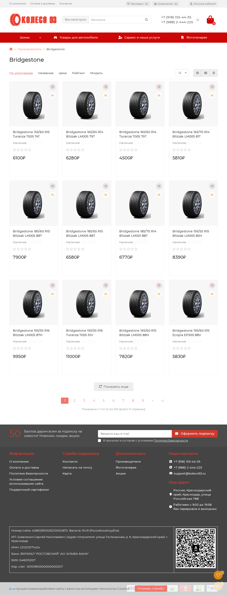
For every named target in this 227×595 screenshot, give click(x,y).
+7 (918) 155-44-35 (187, 461)
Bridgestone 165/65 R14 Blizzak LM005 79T (84, 134)
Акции (121, 473)
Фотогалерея (196, 37)
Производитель (29, 49)
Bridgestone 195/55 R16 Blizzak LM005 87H (31, 333)
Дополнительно (130, 454)
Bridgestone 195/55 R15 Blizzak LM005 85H (190, 233)
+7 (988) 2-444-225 (188, 467)
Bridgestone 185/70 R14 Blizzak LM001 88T (137, 233)
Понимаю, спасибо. (150, 588)
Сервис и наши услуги (142, 37)
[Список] (206, 73)
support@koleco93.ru (190, 473)
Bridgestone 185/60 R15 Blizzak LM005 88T (31, 233)
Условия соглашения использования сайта (26, 481)
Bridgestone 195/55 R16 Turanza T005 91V (84, 333)
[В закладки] (52, 87)
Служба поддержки (81, 454)
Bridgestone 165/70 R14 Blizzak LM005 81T (190, 134)
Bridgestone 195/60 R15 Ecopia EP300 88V (190, 333)
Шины (25, 37)
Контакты (65, 3)
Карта (67, 473)
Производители (128, 461)
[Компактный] (214, 73)
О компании (17, 3)
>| (162, 401)
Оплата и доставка (42, 3)
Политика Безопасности (28, 473)
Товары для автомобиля (78, 37)
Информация (21, 454)
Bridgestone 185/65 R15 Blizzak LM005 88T (84, 233)
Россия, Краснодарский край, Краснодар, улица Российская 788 (192, 494)
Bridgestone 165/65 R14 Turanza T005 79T (137, 134)
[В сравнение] (52, 95)
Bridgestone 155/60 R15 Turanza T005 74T (31, 134)
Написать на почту (77, 467)
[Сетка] (197, 73)
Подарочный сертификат (29, 489)
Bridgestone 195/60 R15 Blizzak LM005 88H (137, 333)
